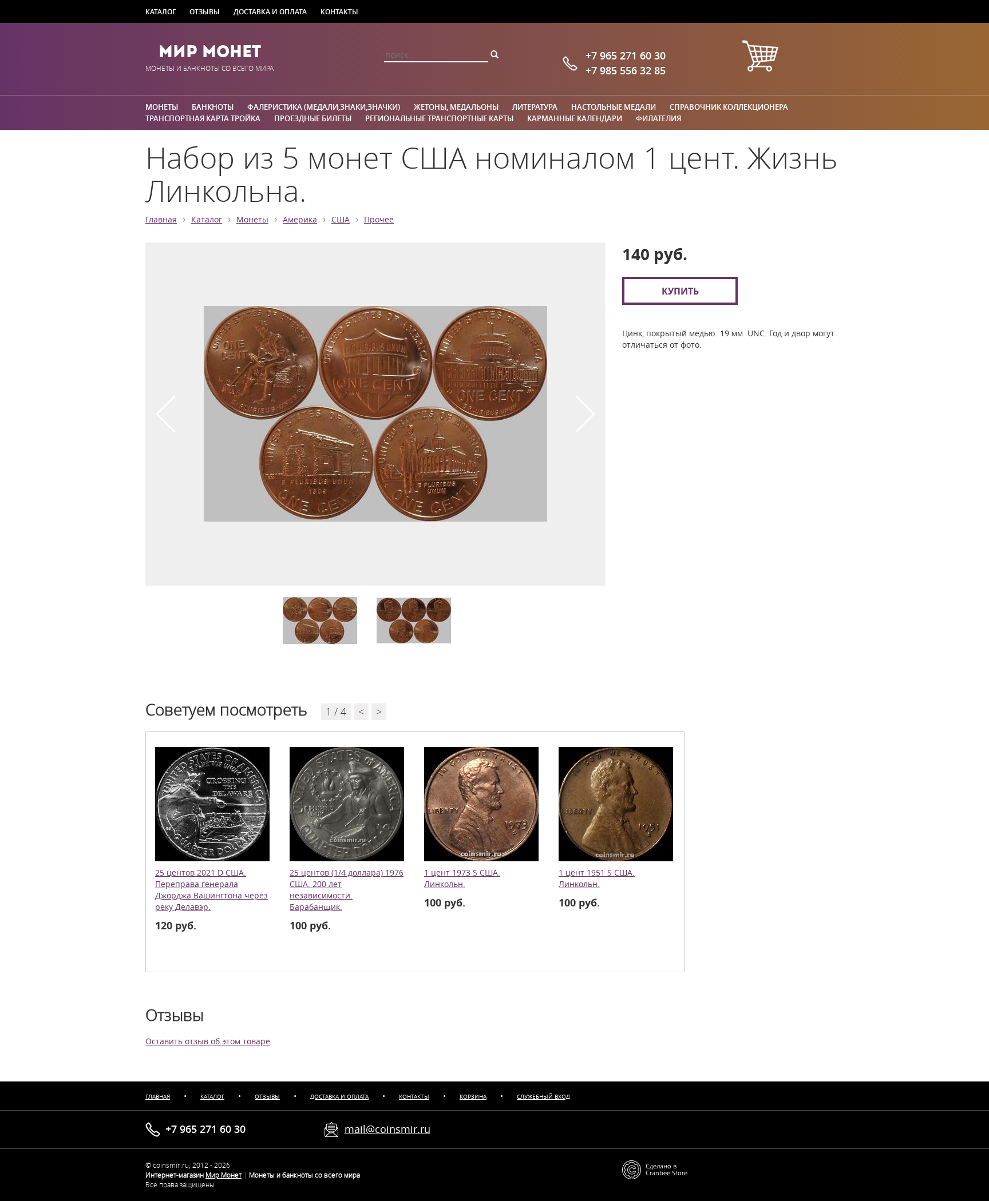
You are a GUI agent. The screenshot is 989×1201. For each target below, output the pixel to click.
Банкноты (213, 107)
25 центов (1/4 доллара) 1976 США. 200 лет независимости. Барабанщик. (346, 890)
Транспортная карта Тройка (202, 118)
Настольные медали (613, 107)
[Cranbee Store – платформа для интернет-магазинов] (654, 1168)
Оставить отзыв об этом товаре (207, 1041)
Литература (534, 107)
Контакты (339, 11)
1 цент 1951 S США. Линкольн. (597, 878)
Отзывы (204, 11)
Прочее (379, 219)
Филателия (658, 118)
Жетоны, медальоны (456, 107)
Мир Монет (210, 51)
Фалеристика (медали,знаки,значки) (323, 107)
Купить (680, 291)
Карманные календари (574, 118)
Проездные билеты (312, 118)
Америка (300, 219)
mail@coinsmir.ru (387, 1129)
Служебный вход (543, 1096)
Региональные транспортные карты (439, 118)
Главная (161, 219)
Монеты (161, 107)
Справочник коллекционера (729, 107)
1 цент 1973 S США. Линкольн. (462, 878)
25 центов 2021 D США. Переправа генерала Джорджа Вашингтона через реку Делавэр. (211, 890)
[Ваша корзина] (760, 57)
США (340, 219)
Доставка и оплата (270, 11)
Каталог (160, 11)
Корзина (473, 1096)
